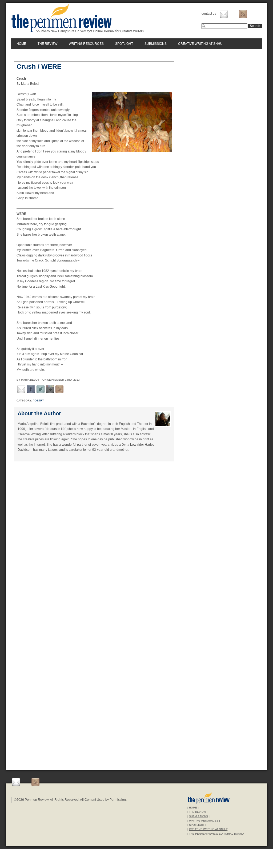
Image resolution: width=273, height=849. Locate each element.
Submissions (155, 44)
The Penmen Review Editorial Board (216, 833)
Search (255, 26)
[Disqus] (94, 547)
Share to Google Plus (50, 389)
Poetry (38, 400)
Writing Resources (86, 44)
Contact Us (224, 14)
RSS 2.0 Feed (59, 389)
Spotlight (124, 44)
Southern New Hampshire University (208, 799)
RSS (243, 14)
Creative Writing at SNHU (200, 44)
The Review (47, 44)
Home (21, 44)
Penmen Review (77, 18)
